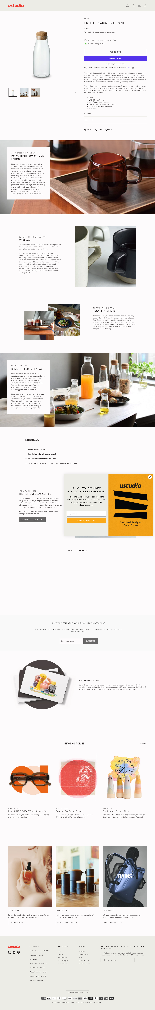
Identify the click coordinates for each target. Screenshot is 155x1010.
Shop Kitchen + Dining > (67, 923)
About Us (82, 951)
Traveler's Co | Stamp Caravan (69, 811)
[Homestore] (78, 876)
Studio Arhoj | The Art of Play (116, 811)
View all (143, 744)
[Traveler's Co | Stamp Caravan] (78, 778)
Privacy (60, 954)
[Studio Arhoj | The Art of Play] (125, 778)
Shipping (96, 32)
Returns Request (63, 961)
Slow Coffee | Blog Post (32, 520)
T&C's (59, 951)
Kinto (87, 19)
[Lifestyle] (125, 876)
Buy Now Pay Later (85, 964)
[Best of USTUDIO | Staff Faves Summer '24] (30, 778)
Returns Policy (62, 957)
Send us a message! (36, 955)
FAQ (80, 957)
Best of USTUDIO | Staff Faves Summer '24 (27, 811)
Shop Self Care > (16, 923)
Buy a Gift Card (84, 961)
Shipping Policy (63, 964)
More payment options (115, 64)
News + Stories (84, 954)
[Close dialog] (150, 477)
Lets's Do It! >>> (86, 520)
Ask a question (90, 120)
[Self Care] (30, 876)
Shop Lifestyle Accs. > (113, 923)
